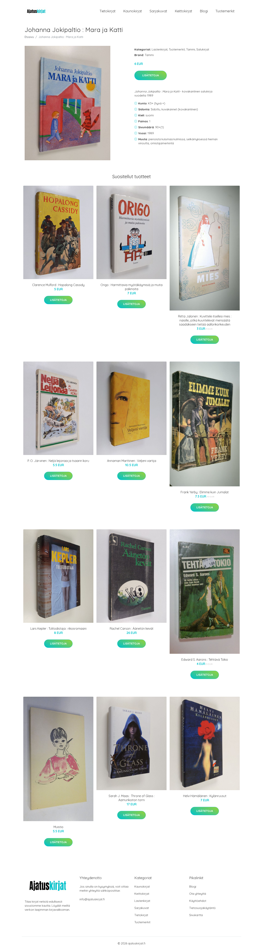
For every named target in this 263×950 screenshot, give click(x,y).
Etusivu (29, 37)
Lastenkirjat (160, 49)
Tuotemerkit (225, 11)
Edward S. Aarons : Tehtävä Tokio (204, 659)
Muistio (58, 827)
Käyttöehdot (197, 901)
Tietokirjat (108, 11)
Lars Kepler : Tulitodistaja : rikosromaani (58, 628)
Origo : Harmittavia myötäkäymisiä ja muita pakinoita (131, 287)
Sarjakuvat (158, 11)
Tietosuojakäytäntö (202, 908)
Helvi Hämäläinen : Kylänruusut (204, 796)
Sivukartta (196, 915)
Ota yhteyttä (197, 893)
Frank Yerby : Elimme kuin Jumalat (205, 492)
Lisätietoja (150, 75)
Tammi (190, 49)
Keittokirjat (183, 11)
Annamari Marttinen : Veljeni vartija (131, 461)
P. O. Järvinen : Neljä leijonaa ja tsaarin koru (58, 461)
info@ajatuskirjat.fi (92, 899)
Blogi (204, 11)
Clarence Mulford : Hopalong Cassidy (58, 285)
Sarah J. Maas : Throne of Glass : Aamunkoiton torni (132, 798)
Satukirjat (202, 49)
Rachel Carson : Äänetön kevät (131, 628)
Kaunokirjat (132, 11)
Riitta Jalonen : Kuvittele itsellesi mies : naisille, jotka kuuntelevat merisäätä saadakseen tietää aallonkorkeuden (204, 320)
